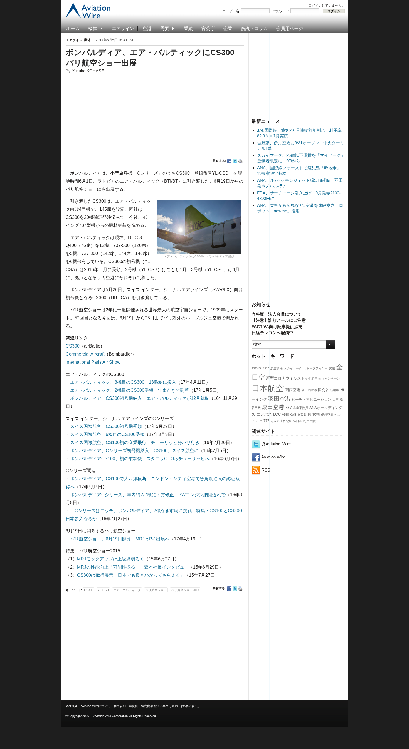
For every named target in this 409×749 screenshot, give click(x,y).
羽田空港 (279, 399)
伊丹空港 (327, 414)
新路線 (334, 390)
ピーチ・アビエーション (311, 399)
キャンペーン (331, 378)
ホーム (73, 28)
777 (266, 421)
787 (288, 407)
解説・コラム (254, 28)
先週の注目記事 (281, 421)
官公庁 (208, 28)
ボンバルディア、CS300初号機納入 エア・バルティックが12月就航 (139, 398)
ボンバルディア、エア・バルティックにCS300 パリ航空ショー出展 (154, 57)
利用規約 (120, 706)
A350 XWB (289, 414)
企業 (227, 28)
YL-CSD (103, 590)
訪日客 (297, 421)
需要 (164, 28)
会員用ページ (289, 28)
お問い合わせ (190, 706)
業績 (188, 28)
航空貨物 (276, 368)
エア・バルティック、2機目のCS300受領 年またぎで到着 (129, 390)
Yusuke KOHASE (88, 70)
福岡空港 (314, 414)
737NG (256, 368)
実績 (332, 368)
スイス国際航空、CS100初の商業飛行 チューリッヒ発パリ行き (135, 442)
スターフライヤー (315, 368)
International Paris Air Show (93, 362)
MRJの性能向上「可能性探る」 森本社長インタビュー (133, 567)
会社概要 (71, 706)
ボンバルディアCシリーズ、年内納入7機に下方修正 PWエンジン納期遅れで (148, 494)
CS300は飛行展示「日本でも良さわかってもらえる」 (130, 575)
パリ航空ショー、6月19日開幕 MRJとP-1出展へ (119, 539)
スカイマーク (293, 368)
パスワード (280, 11)
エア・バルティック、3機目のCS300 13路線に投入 (123, 382)
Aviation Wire (272, 457)
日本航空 (268, 388)
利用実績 (309, 421)
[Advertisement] (298, 75)
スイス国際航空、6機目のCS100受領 (107, 434)
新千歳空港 (309, 390)
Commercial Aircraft (85, 354)
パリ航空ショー (156, 590)
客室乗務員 (300, 408)
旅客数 (302, 414)
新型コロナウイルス (283, 378)
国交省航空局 (311, 378)
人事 (335, 399)
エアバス (264, 414)
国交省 (323, 390)
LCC (277, 414)
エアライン (123, 28)
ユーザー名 (231, 11)
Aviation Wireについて (95, 706)
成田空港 (273, 407)
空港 (147, 28)
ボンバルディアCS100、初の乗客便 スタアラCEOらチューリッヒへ (140, 458)
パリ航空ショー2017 (185, 590)
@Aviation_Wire (275, 444)
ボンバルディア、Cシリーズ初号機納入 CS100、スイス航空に (134, 450)
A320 (265, 368)
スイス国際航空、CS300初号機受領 (106, 426)
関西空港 (292, 390)
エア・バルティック (127, 590)
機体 (92, 28)
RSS (265, 470)
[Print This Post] (240, 161)
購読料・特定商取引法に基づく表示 (153, 706)
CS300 (73, 346)
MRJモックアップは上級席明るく (110, 559)
